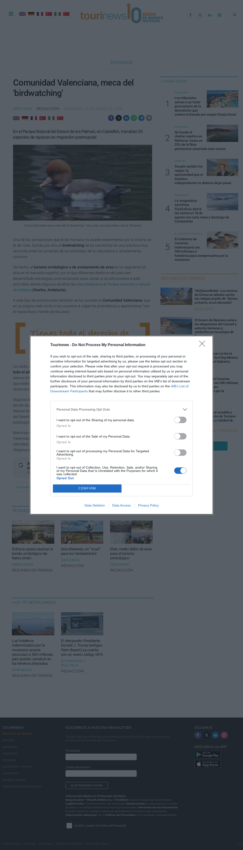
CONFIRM (87, 488)
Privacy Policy (148, 505)
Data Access (121, 505)
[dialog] (121, 425)
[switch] (180, 420)
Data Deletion (94, 505)
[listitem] (121, 409)
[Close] (203, 345)
